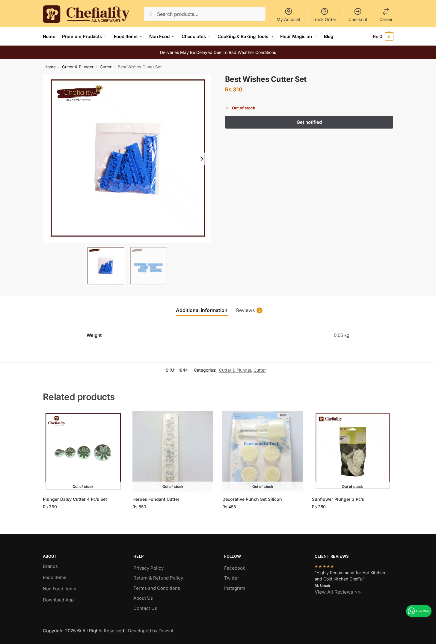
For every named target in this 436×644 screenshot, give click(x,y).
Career (386, 19)
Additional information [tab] (201, 310)
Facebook (234, 568)
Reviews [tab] (248, 310)
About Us (143, 598)
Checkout (358, 19)
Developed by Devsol (150, 631)
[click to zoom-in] (127, 159)
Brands (50, 566)
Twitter (231, 578)
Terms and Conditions (156, 588)
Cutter (105, 66)
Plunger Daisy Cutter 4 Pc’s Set (75, 499)
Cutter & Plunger (77, 66)
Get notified (83, 519)
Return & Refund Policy (158, 578)
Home (50, 66)
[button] (383, 37)
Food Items (54, 577)
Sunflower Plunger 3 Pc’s (338, 499)
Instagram (234, 588)
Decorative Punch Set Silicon (252, 499)
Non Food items (60, 589)
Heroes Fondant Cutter (155, 499)
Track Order (324, 19)
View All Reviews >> (338, 592)
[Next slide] (201, 159)
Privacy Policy (148, 568)
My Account (289, 19)
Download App (58, 600)
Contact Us (145, 608)
